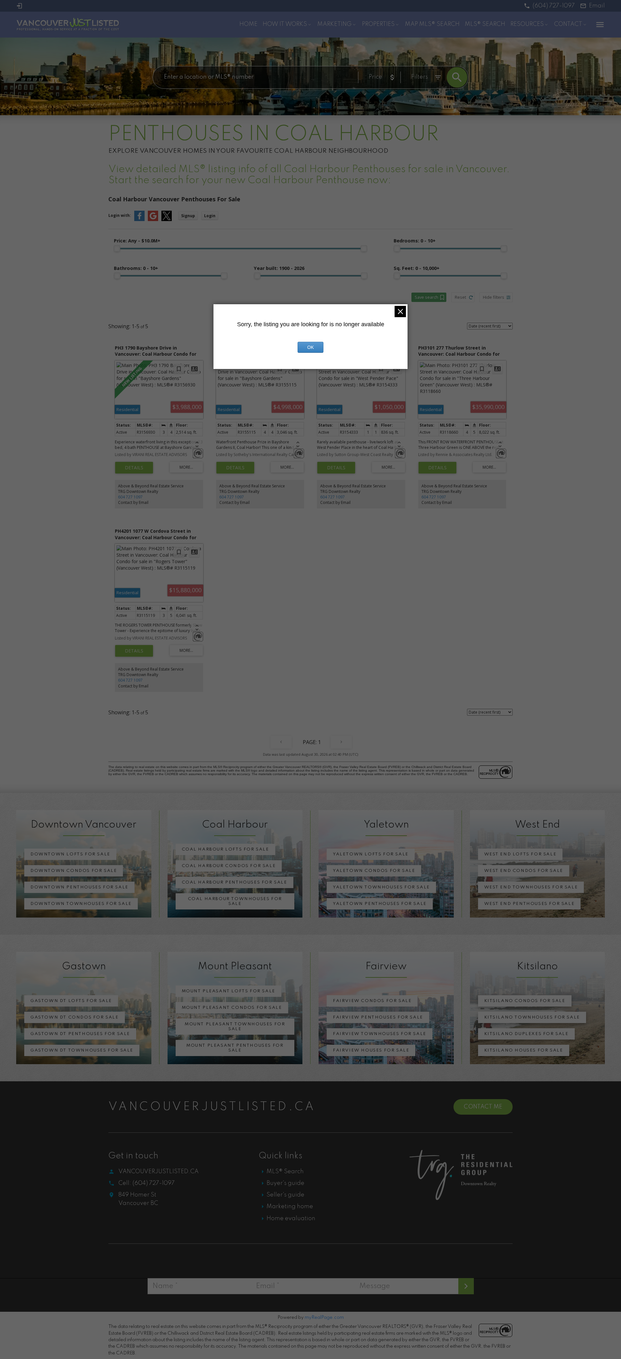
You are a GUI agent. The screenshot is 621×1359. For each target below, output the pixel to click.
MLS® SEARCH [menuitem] (485, 24)
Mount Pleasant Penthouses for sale (234, 1048)
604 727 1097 (130, 497)
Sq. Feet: (417, 268)
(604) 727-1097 (554, 6)
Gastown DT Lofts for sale (71, 1001)
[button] (549, 6)
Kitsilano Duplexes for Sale (526, 1034)
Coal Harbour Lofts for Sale (225, 849)
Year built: (279, 268)
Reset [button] (460, 297)
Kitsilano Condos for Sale (524, 1001)
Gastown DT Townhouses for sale (81, 1050)
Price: (137, 241)
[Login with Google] (153, 219)
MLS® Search (285, 1172)
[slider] (117, 248)
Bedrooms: (415, 241)
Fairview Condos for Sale (372, 1001)
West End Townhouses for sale (531, 887)
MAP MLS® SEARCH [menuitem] (432, 24)
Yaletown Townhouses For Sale (381, 887)
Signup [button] (188, 215)
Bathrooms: (136, 268)
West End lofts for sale (520, 854)
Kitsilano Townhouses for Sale (532, 1017)
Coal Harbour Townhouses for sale (235, 901)
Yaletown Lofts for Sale (371, 854)
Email (597, 6)
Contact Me (483, 1107)
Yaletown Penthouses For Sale (380, 904)
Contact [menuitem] (568, 24)
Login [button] (209, 215)
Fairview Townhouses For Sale (379, 1034)
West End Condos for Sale (523, 871)
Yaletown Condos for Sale (374, 871)
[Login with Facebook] (139, 219)
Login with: (119, 215)
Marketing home (290, 1206)
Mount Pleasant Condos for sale (232, 1008)
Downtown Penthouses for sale (79, 887)
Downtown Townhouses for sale (81, 904)
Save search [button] (426, 297)
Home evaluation (291, 1218)
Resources (527, 24)
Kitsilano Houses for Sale (523, 1050)
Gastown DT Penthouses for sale (80, 1034)
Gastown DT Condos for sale (74, 1017)
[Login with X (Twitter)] (166, 219)
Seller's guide (285, 1195)
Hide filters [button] (493, 297)
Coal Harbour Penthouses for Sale (234, 882)
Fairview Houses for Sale (371, 1050)
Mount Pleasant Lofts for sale (228, 991)
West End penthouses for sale (529, 904)
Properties (378, 24)
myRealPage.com (324, 1317)
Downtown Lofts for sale (70, 854)
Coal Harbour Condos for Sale (229, 866)
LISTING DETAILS (134, 467)
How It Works (285, 24)
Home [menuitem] (248, 24)
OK (310, 347)
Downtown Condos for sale (73, 871)
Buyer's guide (285, 1183)
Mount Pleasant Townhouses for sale (235, 1026)
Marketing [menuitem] (334, 24)
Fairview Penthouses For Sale (378, 1017)
